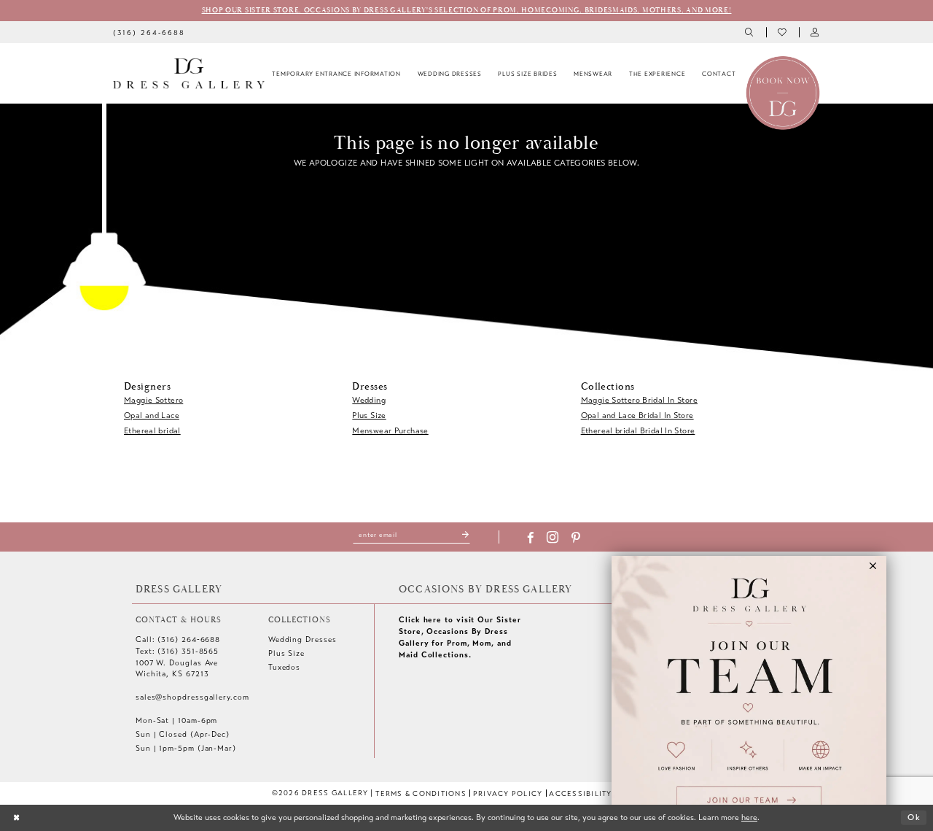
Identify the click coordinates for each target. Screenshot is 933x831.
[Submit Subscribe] (465, 535)
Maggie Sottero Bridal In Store (639, 400)
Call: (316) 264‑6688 (178, 639)
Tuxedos (284, 667)
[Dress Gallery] (189, 73)
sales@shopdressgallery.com (192, 697)
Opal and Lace (151, 415)
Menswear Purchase (390, 430)
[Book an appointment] (783, 92)
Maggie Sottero (153, 400)
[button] (815, 32)
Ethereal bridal (152, 430)
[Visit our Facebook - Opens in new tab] (530, 538)
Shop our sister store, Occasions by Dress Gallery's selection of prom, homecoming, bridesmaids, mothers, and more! (467, 10)
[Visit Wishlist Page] (782, 32)
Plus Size (369, 415)
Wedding (369, 400)
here (749, 817)
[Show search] (750, 32)
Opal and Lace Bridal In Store (637, 415)
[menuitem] (149, 32)
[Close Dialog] (16, 817)
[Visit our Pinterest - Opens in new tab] (575, 538)
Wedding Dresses (302, 639)
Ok (914, 817)
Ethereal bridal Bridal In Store (638, 430)
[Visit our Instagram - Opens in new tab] (552, 538)
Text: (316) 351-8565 (177, 651)
